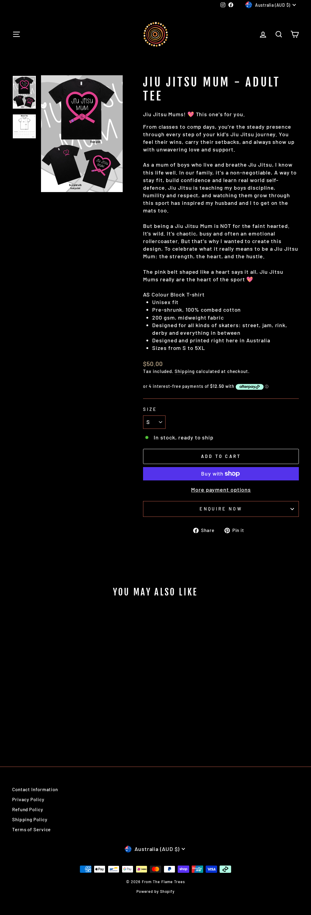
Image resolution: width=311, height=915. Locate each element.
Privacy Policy (28, 799)
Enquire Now (221, 508)
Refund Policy (27, 809)
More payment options (221, 489)
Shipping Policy (29, 819)
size (150, 409)
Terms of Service (31, 829)
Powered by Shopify (155, 891)
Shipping (185, 371)
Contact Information (35, 789)
